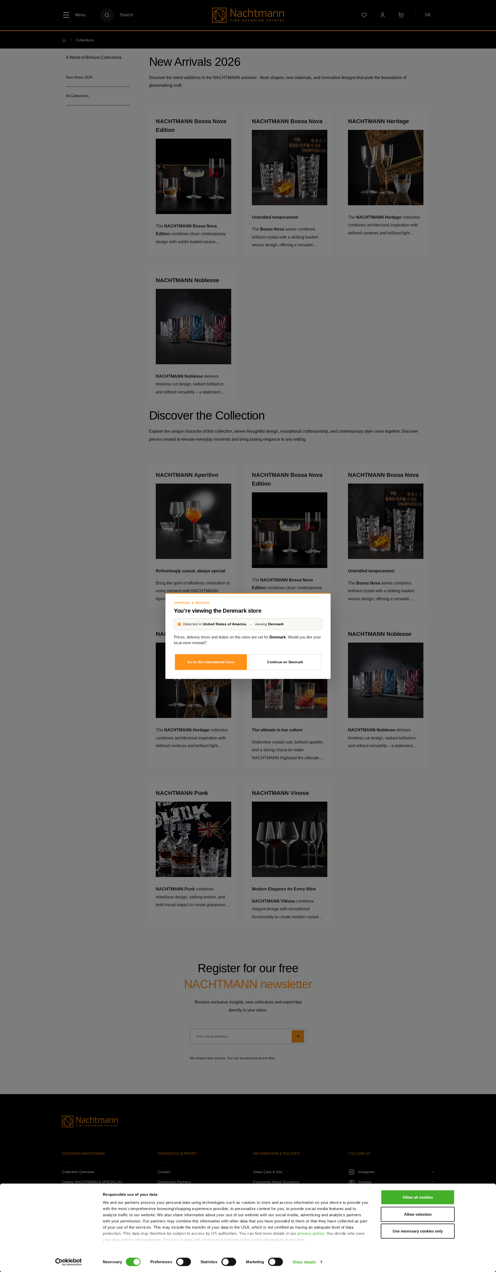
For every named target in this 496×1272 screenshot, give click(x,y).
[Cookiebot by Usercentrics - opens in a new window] (68, 1262)
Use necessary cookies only (418, 1231)
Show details (304, 1262)
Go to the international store (211, 662)
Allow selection (418, 1214)
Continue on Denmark (285, 662)
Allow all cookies (417, 1197)
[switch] (183, 1262)
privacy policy (310, 1233)
